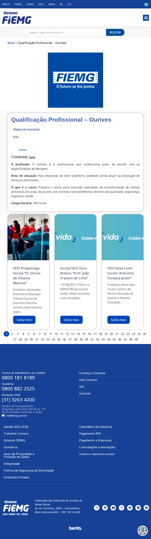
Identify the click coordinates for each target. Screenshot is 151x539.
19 (106, 334)
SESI (41, 4)
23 (128, 334)
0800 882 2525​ (18, 388)
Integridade (12, 464)
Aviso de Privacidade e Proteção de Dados (19, 455)
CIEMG (30, 4)
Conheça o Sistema (92, 373)
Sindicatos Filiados (16, 477)
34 (53, 339)
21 (117, 334)
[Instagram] (96, 508)
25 (139, 334)
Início (6, 4)
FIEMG (18, 4)
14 (78, 334)
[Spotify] (146, 508)
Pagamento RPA (90, 433)
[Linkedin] (105, 508)
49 (136, 339)
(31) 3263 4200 (18, 399)
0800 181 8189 (18, 377)
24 (133, 334)
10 (56, 334)
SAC (82, 387)
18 (100, 334)
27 (14, 339)
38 (75, 339)
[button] (146, 4)
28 (20, 339)
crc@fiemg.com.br (16, 415)
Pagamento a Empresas (95, 440)
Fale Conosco (88, 380)
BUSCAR (115, 32)
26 (144, 334)
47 (125, 339)
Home (23, 150)
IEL (61, 4)
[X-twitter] (121, 508)
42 (97, 339)
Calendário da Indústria (95, 427)
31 (36, 339)
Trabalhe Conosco (16, 433)
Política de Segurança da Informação (29, 470)
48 (130, 339)
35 (59, 339)
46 (119, 339)
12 (67, 334)
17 (94, 334)
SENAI (51, 4)
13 (72, 334)
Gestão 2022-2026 (16, 427)
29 (25, 339)
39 (81, 339)
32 (42, 339)
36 (64, 339)
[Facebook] (130, 508)
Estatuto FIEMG (14, 440)
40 (86, 339)
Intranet (85, 393)
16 (89, 334)
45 (114, 339)
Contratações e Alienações (97, 447)
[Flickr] (138, 508)
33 (48, 339)
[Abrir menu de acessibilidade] (142, 530)
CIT (70, 4)
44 (108, 339)
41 (92, 339)
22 (122, 334)
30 (31, 339)
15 (83, 334)
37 (70, 339)
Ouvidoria (10, 447)
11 (61, 334)
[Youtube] (113, 508)
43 (103, 339)
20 (111, 334)
